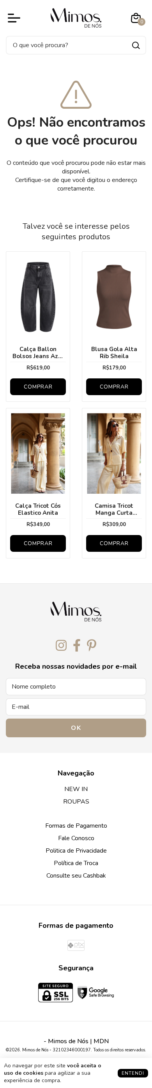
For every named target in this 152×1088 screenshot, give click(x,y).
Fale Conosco (76, 838)
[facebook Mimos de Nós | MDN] (77, 645)
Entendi (133, 1073)
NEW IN (76, 789)
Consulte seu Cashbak (76, 875)
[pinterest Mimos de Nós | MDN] (91, 645)
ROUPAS (76, 801)
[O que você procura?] (136, 45)
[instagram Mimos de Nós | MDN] (61, 645)
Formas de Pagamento (76, 825)
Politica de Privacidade (76, 850)
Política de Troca (76, 863)
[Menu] (15, 18)
